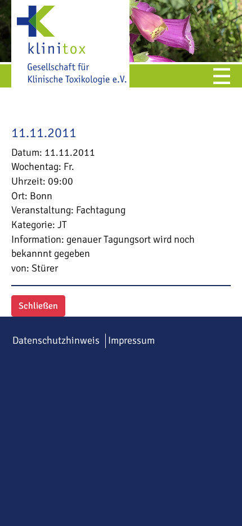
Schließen (38, 306)
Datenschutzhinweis (56, 340)
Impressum (131, 340)
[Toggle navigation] (222, 77)
